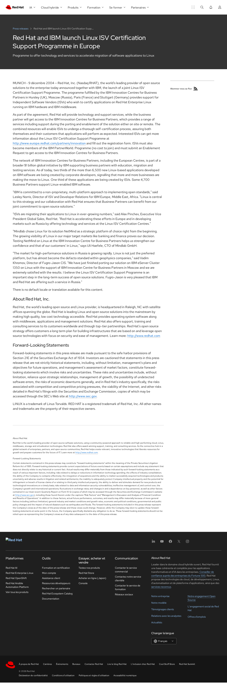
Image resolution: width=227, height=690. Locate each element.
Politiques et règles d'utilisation (94, 675)
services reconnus (161, 586)
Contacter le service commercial (126, 569)
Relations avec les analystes (166, 615)
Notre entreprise (160, 596)
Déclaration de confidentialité (33, 675)
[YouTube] (162, 542)
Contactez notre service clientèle (128, 578)
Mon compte (49, 573)
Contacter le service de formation (127, 587)
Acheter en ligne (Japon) (92, 578)
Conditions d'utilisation (63, 675)
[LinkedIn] (153, 542)
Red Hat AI (11, 567)
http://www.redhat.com (143, 336)
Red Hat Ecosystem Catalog (57, 593)
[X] (179, 542)
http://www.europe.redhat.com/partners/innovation (49, 143)
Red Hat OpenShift (16, 578)
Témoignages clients (162, 609)
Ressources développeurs (56, 583)
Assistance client (51, 578)
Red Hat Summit (187, 664)
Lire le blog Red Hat (117, 664)
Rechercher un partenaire (56, 588)
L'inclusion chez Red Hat (143, 664)
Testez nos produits (89, 567)
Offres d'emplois (197, 616)
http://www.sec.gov (82, 396)
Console (83, 583)
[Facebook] (170, 542)
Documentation (50, 598)
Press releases (21, 28)
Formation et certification (56, 567)
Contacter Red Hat (94, 664)
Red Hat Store (86, 573)
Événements (62, 664)
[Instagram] (187, 542)
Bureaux (76, 664)
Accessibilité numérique (125, 675)
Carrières (47, 664)
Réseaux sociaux (124, 594)
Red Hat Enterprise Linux (19, 573)
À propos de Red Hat (29, 664)
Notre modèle (159, 602)
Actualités (156, 622)
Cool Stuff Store (167, 664)
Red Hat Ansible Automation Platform (17, 585)
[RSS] (195, 89)
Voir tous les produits (17, 592)
